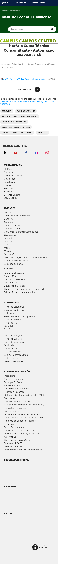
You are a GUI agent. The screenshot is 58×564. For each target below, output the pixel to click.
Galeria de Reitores (13, 175)
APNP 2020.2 (42, 132)
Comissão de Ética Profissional (19, 430)
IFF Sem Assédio (12, 351)
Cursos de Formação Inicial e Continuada (24, 289)
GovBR (4, 2)
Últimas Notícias (12, 198)
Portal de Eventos (13, 339)
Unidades (9, 208)
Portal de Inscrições (14, 342)
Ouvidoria (9, 345)
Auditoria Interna (12, 385)
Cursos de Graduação (15, 279)
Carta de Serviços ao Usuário (18, 440)
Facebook (26, 152)
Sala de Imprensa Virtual (16, 355)
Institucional (10, 376)
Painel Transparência (14, 427)
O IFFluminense (13, 165)
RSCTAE (8, 513)
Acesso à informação (41, 3)
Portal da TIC (10, 323)
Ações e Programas (14, 379)
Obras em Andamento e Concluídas (22, 414)
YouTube (15, 152)
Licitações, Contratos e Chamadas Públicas (25, 395)
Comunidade (11, 302)
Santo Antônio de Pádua (16, 260)
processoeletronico (16, 460)
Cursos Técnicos (12, 276)
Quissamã (9, 254)
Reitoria (7, 212)
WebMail (8, 326)
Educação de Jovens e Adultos (19, 292)
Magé (7, 248)
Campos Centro (12, 225)
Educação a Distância (14, 286)
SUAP (7, 329)
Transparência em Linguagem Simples (23, 449)
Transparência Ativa (14, 446)
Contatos (8, 172)
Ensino (7, 185)
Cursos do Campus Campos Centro (17, 132)
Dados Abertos (11, 411)
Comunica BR (21, 3)
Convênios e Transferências (17, 388)
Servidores (9, 398)
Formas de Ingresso (14, 273)
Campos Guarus (12, 228)
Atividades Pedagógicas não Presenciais (19, 116)
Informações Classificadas (17, 401)
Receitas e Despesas (14, 392)
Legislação (9, 182)
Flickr (36, 152)
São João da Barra (13, 264)
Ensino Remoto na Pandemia (14, 122)
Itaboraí (8, 238)
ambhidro (10, 486)
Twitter (5, 152)
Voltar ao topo (25, 89)
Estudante (6, 111)
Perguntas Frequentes (15, 408)
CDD (6, 332)
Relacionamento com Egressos (19, 316)
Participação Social (13, 382)
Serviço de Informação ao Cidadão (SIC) (24, 404)
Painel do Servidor (13, 319)
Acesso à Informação (17, 371)
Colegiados (9, 179)
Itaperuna (9, 241)
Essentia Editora (12, 195)
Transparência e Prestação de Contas (22, 433)
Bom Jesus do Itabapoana (17, 215)
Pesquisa (8, 188)
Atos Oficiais (10, 437)
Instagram (47, 152)
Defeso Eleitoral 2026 (14, 361)
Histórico (8, 169)
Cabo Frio (9, 219)
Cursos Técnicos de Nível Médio (16, 127)
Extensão (8, 191)
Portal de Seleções (13, 335)
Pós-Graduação (12, 282)
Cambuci (8, 222)
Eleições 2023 (11, 358)
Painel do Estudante (26, 111)
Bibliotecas (9, 313)
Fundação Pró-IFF (13, 443)
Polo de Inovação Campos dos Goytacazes (25, 257)
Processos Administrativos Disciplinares (23, 417)
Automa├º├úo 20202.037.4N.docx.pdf (24, 78)
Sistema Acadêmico (14, 310)
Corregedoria (10, 348)
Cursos (8, 268)
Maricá (7, 251)
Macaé (7, 244)
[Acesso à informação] (40, 547)
